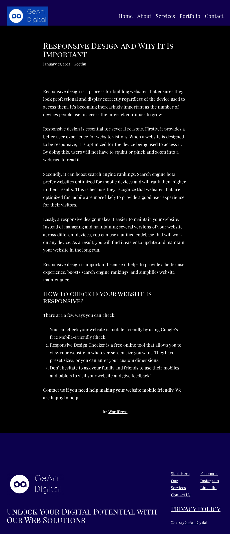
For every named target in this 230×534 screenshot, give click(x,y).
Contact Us (180, 494)
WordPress (118, 411)
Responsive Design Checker (77, 345)
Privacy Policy (196, 508)
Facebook (209, 473)
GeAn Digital (196, 522)
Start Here (180, 473)
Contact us (54, 390)
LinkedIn (208, 487)
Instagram (209, 480)
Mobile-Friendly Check (82, 337)
